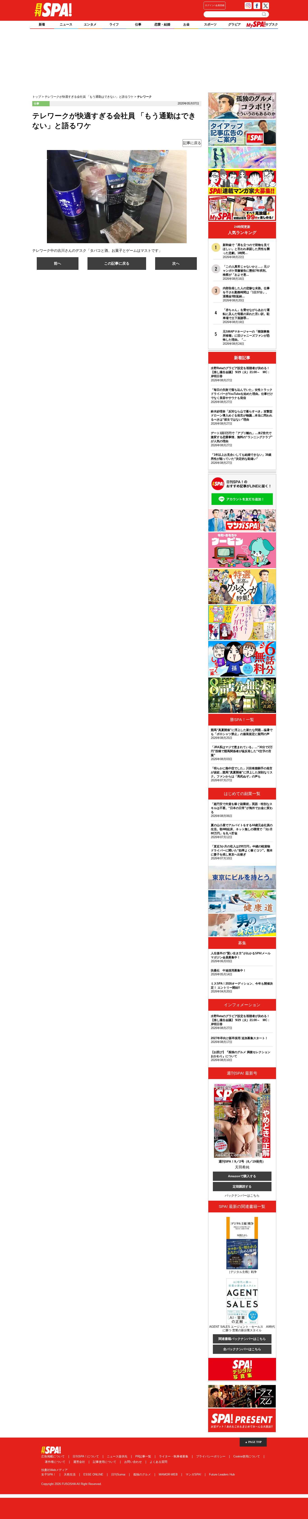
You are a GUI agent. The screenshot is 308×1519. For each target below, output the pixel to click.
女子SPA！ (49, 1474)
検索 (264, 14)
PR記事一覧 (143, 1456)
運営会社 (79, 1462)
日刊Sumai (118, 1474)
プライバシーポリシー (211, 1456)
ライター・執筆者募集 (174, 1456)
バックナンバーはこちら (242, 1195)
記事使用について (105, 1462)
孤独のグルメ (142, 1474)
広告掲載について (53, 1456)
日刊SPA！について (86, 1456)
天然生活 (70, 1474)
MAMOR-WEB (169, 1474)
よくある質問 (158, 1462)
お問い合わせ (133, 1462)
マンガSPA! (194, 1474)
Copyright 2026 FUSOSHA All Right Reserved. (71, 1484)
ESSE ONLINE (93, 1474)
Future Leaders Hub (222, 1474)
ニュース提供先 (117, 1456)
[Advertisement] (154, 61)
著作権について (55, 1462)
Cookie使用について (247, 1456)
